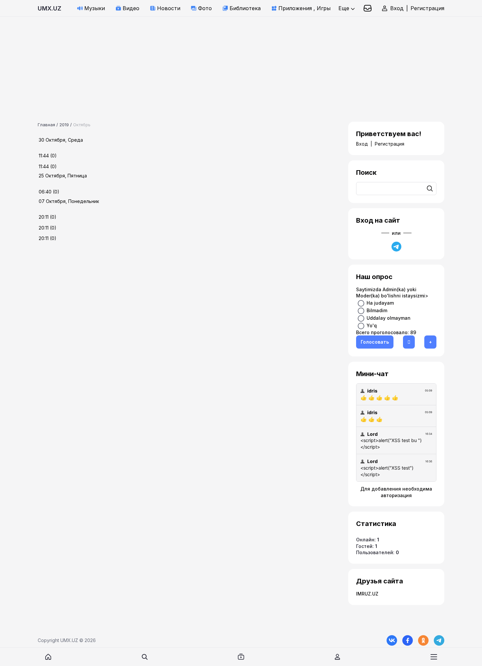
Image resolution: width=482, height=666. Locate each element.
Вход (397, 8)
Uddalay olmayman (389, 317)
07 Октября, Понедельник (69, 201)
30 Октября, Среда (61, 140)
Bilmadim (377, 310)
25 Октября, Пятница (63, 175)
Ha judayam (380, 302)
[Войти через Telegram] (396, 247)
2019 (64, 124)
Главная (46, 124)
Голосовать (375, 342)
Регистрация (427, 8)
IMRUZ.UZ (367, 593)
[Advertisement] (196, 63)
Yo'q (372, 325)
